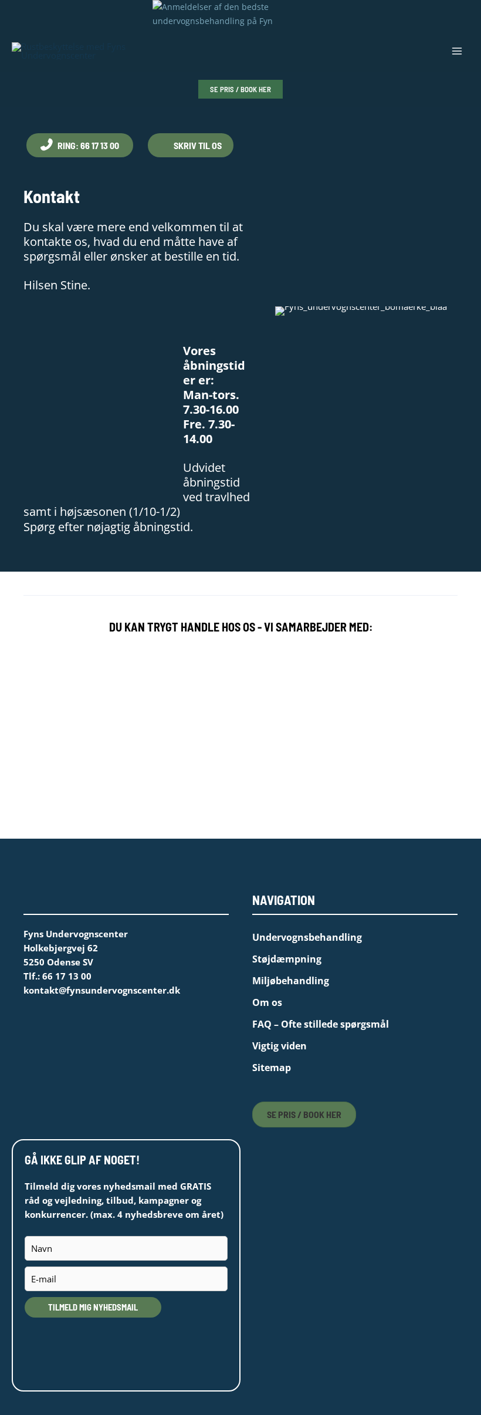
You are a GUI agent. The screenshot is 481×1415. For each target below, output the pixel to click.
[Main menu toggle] (457, 51)
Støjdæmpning (286, 959)
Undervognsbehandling (307, 937)
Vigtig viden (279, 1045)
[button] (240, 89)
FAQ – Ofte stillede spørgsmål (320, 1024)
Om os (267, 1002)
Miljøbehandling (290, 980)
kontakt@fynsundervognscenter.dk (101, 990)
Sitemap (271, 1067)
